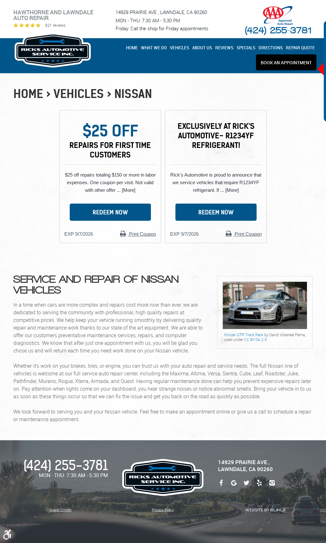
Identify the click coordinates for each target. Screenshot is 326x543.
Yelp (259, 486)
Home (132, 48)
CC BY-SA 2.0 (255, 339)
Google (234, 486)
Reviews (224, 48)
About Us (202, 48)
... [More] (125, 190)
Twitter (246, 486)
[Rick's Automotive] (52, 50)
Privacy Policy (163, 510)
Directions (271, 48)
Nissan (133, 94)
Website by (265, 510)
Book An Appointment (286, 63)
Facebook (221, 486)
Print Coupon (142, 234)
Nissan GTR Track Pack (243, 334)
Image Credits (61, 510)
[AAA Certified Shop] (278, 15)
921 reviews (55, 25)
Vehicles (179, 48)
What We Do (154, 48)
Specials (246, 48)
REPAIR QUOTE (300, 48)
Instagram (272, 486)
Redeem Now (110, 212)
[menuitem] (132, 47)
